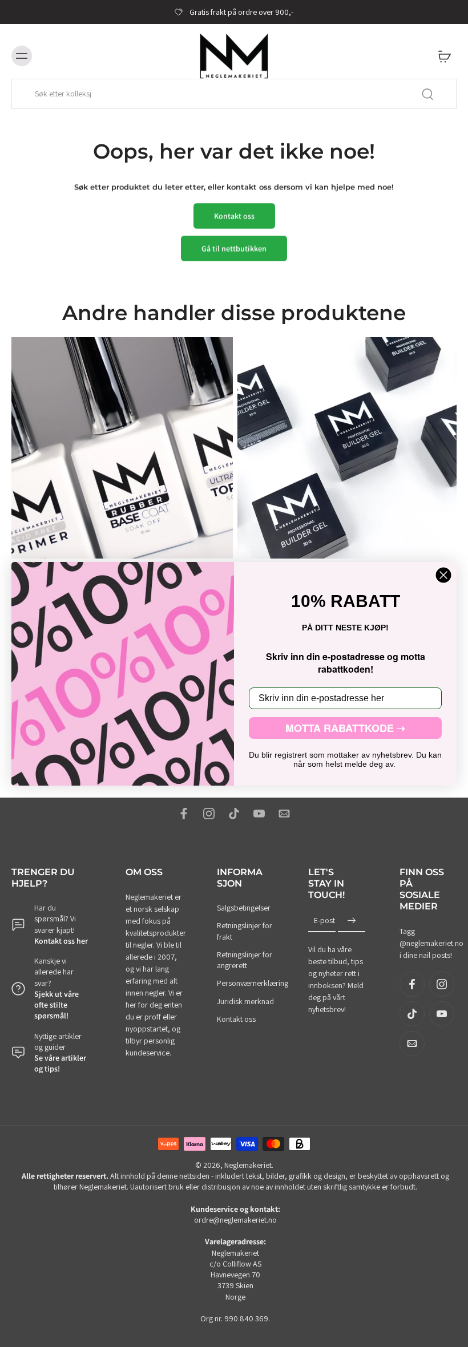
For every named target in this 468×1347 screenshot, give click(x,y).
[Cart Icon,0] (444, 56)
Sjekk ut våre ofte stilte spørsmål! (56, 1005)
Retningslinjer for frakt (244, 930)
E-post (324, 920)
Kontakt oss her (61, 941)
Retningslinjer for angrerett (244, 959)
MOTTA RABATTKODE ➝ (345, 728)
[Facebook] (183, 813)
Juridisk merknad (245, 1001)
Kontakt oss (236, 1019)
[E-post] (284, 813)
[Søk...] (427, 94)
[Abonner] (351, 920)
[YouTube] (259, 813)
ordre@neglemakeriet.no (235, 1220)
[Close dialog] (443, 575)
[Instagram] (208, 813)
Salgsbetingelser (244, 908)
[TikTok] (234, 813)
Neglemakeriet (248, 1164)
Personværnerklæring (245, 983)
